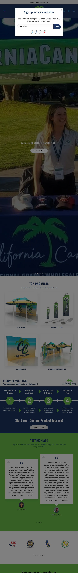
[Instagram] (40, 32)
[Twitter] (32, 32)
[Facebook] (36, 32)
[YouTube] (44, 32)
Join (57, 26)
